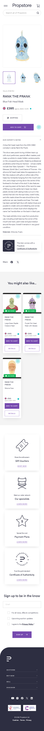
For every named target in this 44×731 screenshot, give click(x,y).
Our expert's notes (12, 140)
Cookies (16, 720)
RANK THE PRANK (16, 96)
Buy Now (10, 676)
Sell (9, 682)
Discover (11, 687)
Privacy (28, 720)
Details (11, 348)
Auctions (11, 670)
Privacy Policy (27, 624)
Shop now (22, 466)
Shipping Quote (14, 119)
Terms (22, 720)
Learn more (22, 504)
